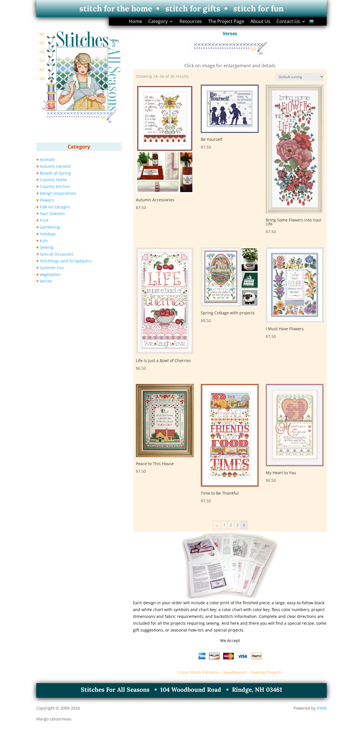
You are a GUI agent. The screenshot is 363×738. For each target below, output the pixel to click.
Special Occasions (57, 254)
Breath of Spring (55, 173)
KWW (322, 708)
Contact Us (288, 21)
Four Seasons (52, 213)
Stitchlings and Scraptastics (66, 261)
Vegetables (50, 274)
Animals (47, 159)
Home (135, 21)
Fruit (44, 220)
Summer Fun (52, 267)
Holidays (48, 234)
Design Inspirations (58, 193)
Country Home (53, 179)
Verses (46, 281)
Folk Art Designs (55, 207)
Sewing (46, 247)
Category (158, 21)
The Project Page (226, 21)
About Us (260, 21)
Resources (191, 21)
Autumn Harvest (55, 166)
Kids (44, 240)
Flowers (47, 200)
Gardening (50, 227)
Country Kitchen (55, 186)
